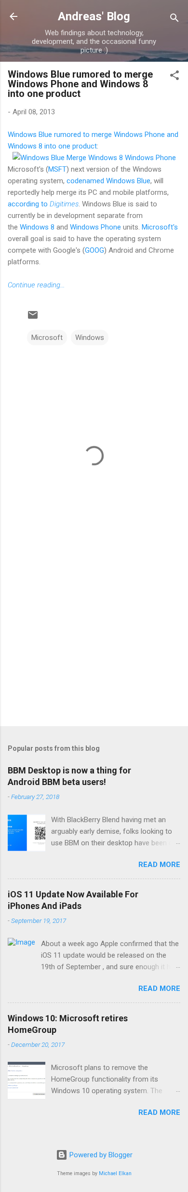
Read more (159, 864)
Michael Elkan (115, 1173)
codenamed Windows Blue (108, 180)
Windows (89, 337)
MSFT (57, 169)
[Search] (174, 19)
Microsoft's (160, 227)
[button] (174, 76)
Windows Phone (95, 227)
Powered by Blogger (100, 1155)
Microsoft (47, 337)
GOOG (94, 250)
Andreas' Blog (94, 16)
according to (43, 204)
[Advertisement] (94, 643)
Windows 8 (37, 227)
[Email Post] (33, 318)
